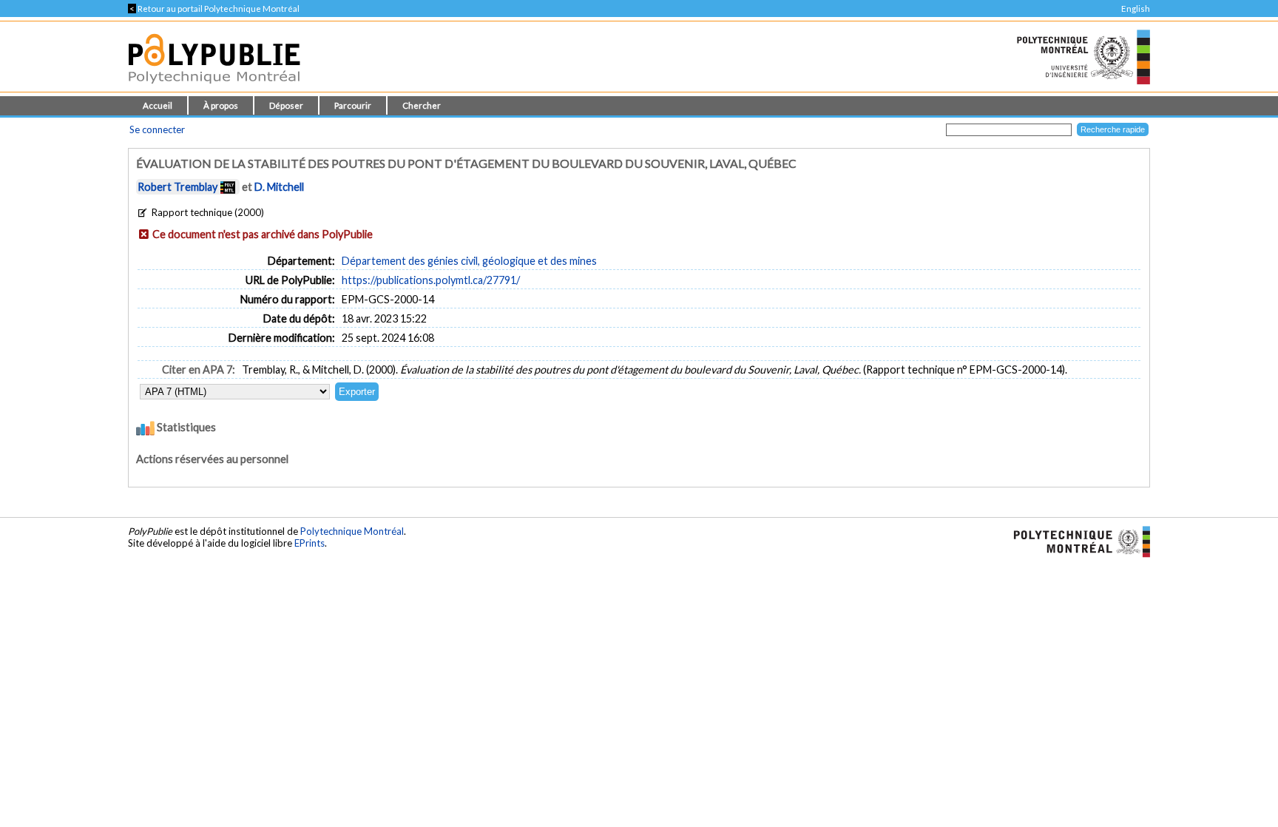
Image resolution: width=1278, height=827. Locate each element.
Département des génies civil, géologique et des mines (469, 260)
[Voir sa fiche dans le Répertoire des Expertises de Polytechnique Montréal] (227, 186)
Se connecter (157, 129)
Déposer (286, 105)
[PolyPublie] (214, 87)
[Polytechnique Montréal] (1075, 541)
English (1135, 8)
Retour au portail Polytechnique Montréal (214, 8)
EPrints (309, 543)
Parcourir (352, 105)
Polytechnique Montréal (352, 531)
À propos (220, 105)
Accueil (157, 105)
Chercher (421, 105)
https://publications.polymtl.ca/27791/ (431, 280)
